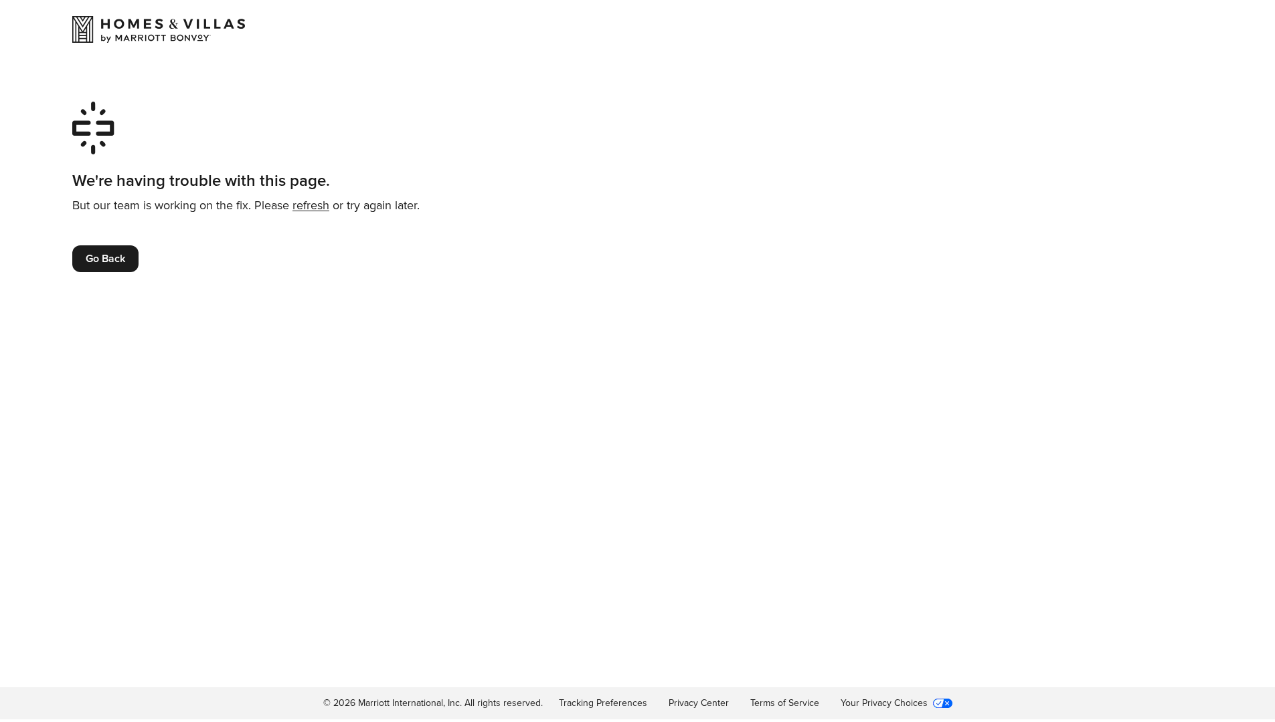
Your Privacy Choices (884, 703)
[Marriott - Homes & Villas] (158, 29)
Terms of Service (784, 703)
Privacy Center (699, 703)
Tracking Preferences (603, 703)
